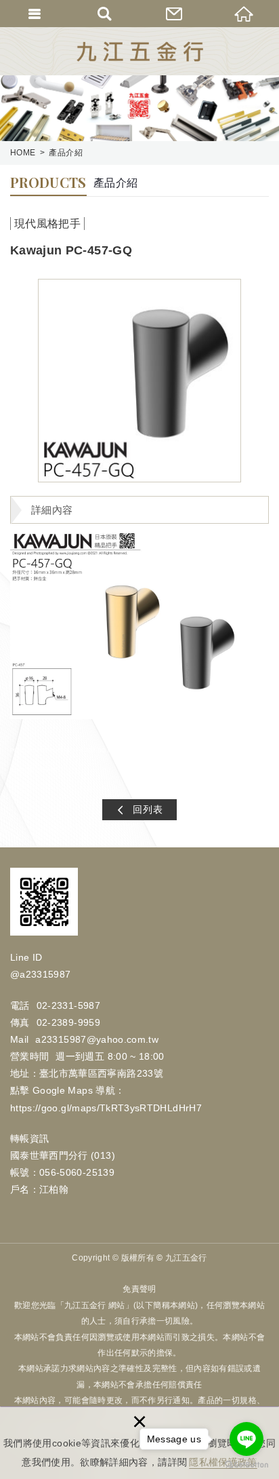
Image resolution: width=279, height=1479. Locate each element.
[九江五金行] (140, 51)
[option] (139, 381)
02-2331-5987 (68, 1005)
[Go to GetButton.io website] (246, 1465)
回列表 (148, 809)
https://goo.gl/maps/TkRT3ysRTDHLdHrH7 (106, 1107)
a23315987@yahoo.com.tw (96, 1039)
